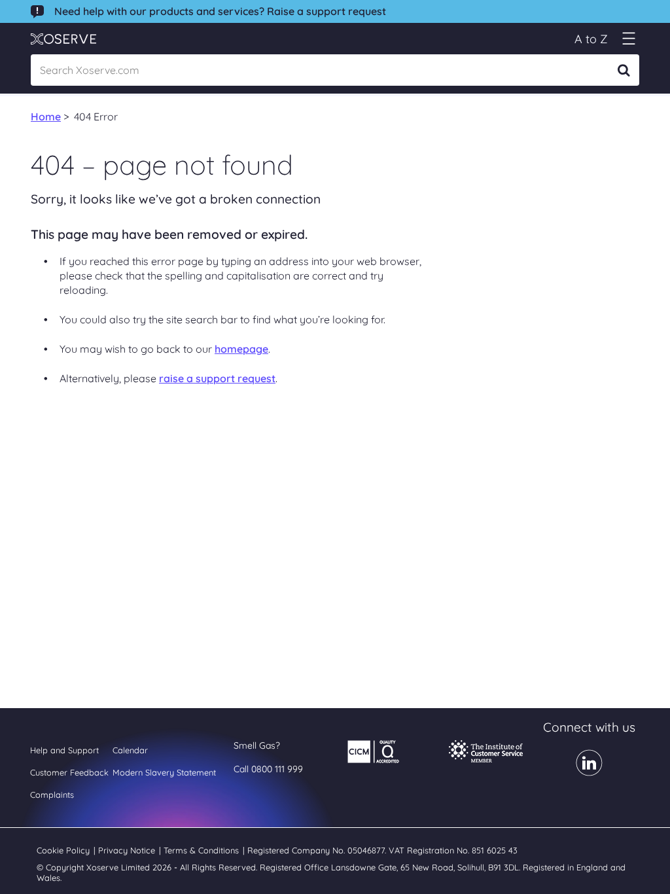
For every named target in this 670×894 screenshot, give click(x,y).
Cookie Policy (64, 850)
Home (46, 116)
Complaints (52, 794)
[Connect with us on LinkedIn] (589, 771)
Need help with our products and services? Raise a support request (220, 11)
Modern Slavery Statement (164, 772)
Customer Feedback (69, 772)
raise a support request (217, 378)
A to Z (591, 38)
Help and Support (64, 750)
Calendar (130, 750)
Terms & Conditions (202, 850)
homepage (241, 348)
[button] (628, 39)
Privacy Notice (128, 850)
